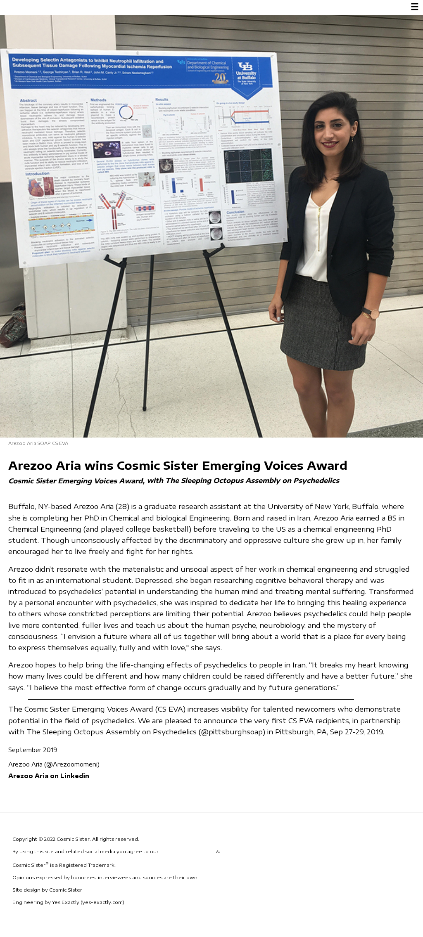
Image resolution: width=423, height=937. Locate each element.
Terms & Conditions (187, 851)
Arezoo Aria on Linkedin (48, 775)
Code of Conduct (244, 851)
